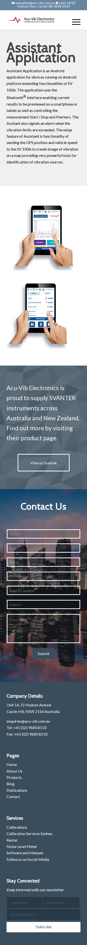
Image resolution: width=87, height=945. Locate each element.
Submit (44, 653)
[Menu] (73, 21)
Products (14, 777)
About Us (14, 771)
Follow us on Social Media (28, 859)
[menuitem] (73, 21)
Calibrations (17, 827)
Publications (17, 790)
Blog (10, 783)
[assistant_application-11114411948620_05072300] (40, 312)
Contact (13, 796)
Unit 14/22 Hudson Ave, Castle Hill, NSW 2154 (46, 4)
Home (12, 764)
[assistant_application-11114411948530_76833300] (46, 234)
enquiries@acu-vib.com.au (35, 3)
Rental (12, 840)
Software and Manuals (25, 852)
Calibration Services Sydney (29, 833)
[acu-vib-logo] (36, 20)
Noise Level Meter (22, 846)
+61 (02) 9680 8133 (29, 727)
